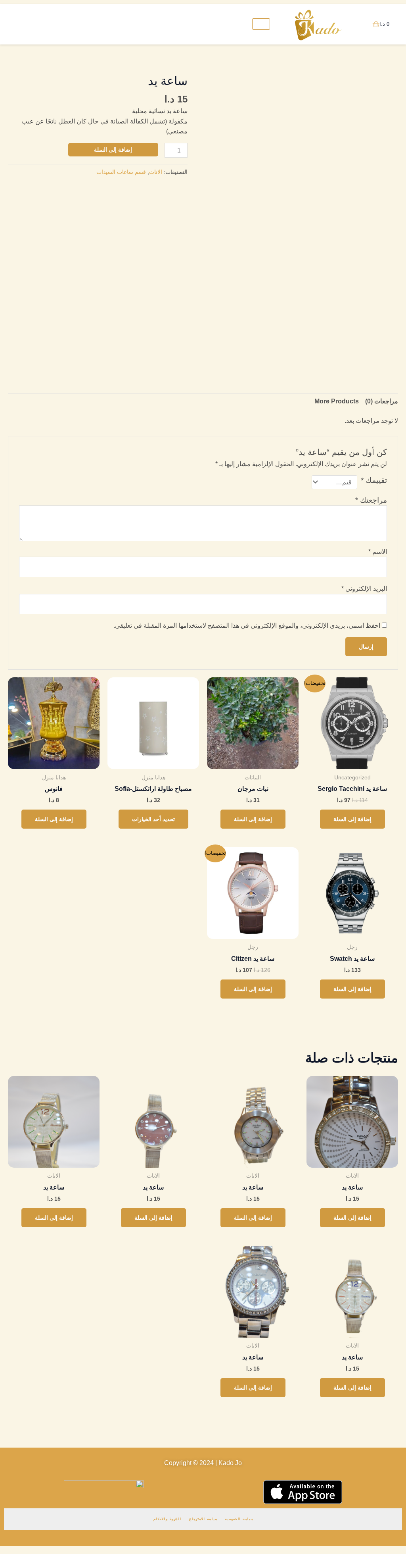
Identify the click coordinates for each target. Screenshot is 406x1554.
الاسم (377, 551)
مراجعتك (371, 500)
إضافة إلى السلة (113, 150)
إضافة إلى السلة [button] (352, 819)
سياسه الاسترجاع (203, 1519)
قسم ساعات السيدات (121, 172)
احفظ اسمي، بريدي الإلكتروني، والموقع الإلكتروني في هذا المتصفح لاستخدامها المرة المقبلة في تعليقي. (246, 625)
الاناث (155, 172)
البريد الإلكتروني (364, 588)
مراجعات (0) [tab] (381, 401)
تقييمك (374, 480)
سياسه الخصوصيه (239, 1519)
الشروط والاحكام (167, 1519)
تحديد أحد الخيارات (153, 819)
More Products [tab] (336, 401)
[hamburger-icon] (261, 24)
